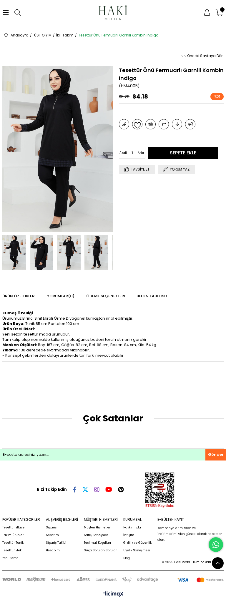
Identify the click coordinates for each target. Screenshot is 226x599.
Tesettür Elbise (13, 527)
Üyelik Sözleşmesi (136, 550)
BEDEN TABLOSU (152, 296)
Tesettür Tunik (13, 542)
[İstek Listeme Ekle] (150, 124)
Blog (126, 558)
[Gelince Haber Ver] (190, 124)
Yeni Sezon (10, 558)
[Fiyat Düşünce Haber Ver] (177, 124)
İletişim (128, 535)
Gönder (216, 454)
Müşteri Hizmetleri (97, 527)
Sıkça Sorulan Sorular (100, 550)
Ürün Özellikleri (18, 296)
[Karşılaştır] (164, 124)
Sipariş (51, 527)
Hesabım (53, 550)
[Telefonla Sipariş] (124, 124)
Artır (141, 153)
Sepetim (52, 535)
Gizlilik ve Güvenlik (137, 542)
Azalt (123, 153)
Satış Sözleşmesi (96, 535)
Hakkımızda (132, 527)
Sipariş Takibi (56, 542)
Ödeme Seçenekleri (105, 296)
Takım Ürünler (13, 535)
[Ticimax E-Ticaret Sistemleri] (113, 594)
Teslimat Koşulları (97, 542)
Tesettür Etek (11, 550)
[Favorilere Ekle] (137, 124)
